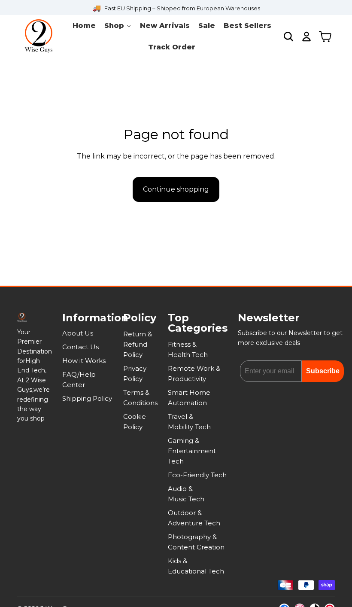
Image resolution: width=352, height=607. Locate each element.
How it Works (84, 361)
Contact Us (80, 347)
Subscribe (323, 371)
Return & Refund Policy (137, 344)
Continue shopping (176, 189)
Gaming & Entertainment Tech (192, 450)
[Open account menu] (306, 36)
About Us (77, 333)
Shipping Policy (87, 398)
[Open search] (288, 36)
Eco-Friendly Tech (197, 475)
